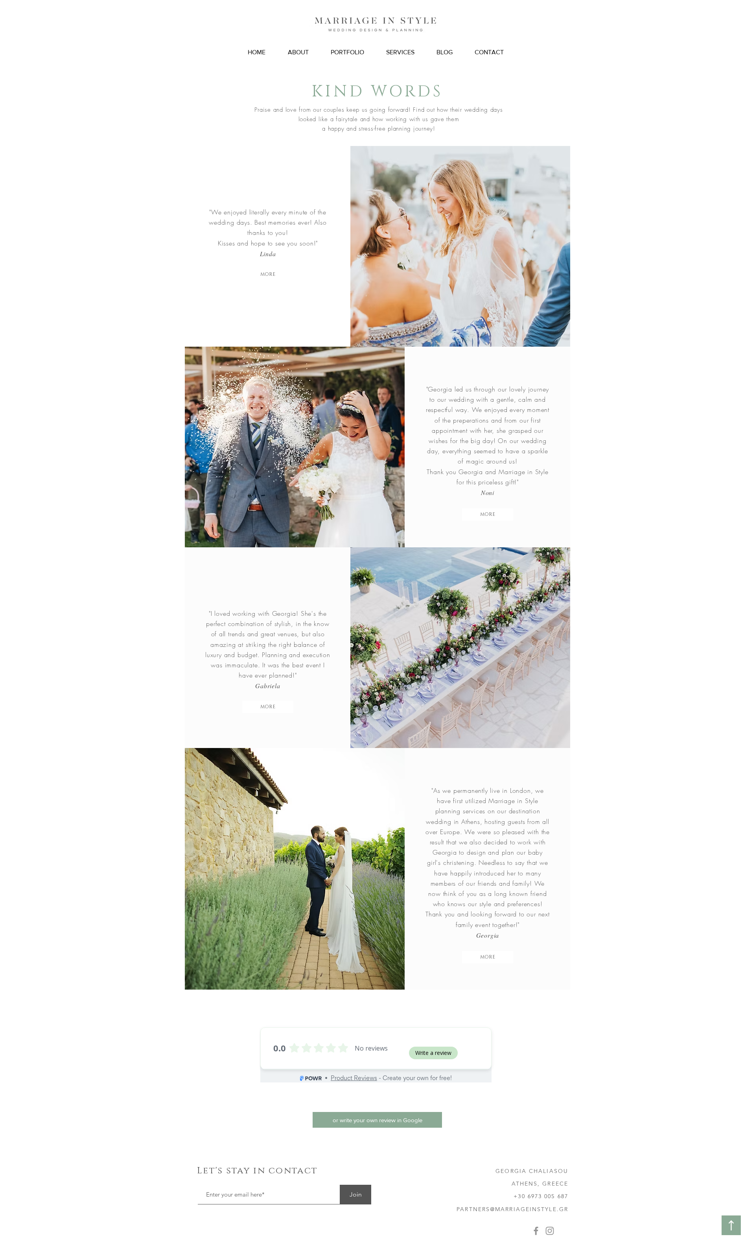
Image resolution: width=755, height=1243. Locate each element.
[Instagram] (549, 1230)
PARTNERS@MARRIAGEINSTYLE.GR (512, 1209)
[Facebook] (535, 1230)
